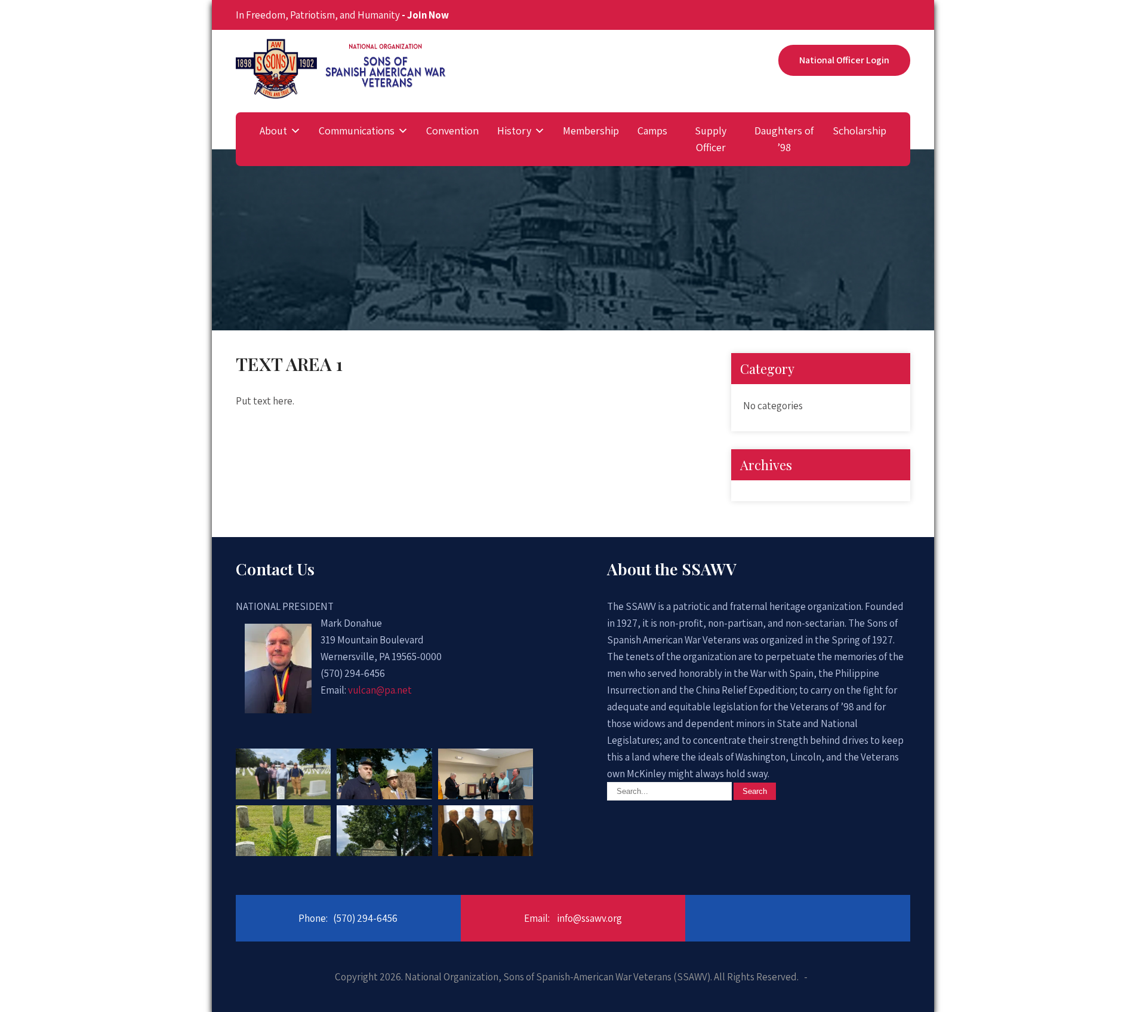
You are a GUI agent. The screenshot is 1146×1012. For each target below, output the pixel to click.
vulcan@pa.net (380, 690)
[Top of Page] (1116, 985)
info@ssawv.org (589, 918)
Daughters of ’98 (784, 139)
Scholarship (859, 130)
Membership (591, 130)
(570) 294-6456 (365, 918)
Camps (652, 130)
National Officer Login (844, 60)
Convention (452, 130)
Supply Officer (710, 139)
